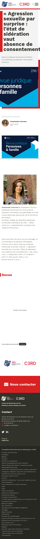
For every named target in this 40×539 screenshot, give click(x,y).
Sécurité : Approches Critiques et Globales (16, 529)
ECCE (3, 486)
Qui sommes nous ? (8, 522)
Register (4, 527)
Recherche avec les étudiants (11, 525)
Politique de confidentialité (10, 516)
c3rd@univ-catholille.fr (10, 425)
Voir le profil (14, 124)
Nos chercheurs (7, 505)
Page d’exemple (7, 512)
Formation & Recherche (9, 497)
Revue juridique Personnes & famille (10, 344)
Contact (4, 478)
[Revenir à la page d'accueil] (16, 6)
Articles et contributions (9, 461)
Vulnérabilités (6, 535)
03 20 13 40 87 (8, 423)
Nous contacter (23, 384)
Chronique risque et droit (10, 476)
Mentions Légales (7, 503)
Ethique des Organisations (10, 493)
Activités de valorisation (9, 452)
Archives (4, 459)
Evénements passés (8, 495)
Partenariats (5, 514)
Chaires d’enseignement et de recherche (15, 463)
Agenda (4, 457)
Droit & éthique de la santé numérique (14, 484)
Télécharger (22, 344)
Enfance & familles (8, 491)
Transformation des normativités (12, 531)
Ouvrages (5, 510)
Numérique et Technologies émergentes (15, 508)
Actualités (5, 454)
